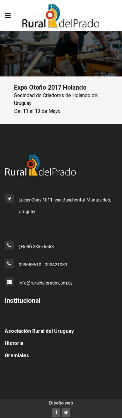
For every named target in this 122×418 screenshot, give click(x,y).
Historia (14, 343)
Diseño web (61, 402)
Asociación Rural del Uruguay (39, 331)
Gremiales (17, 355)
